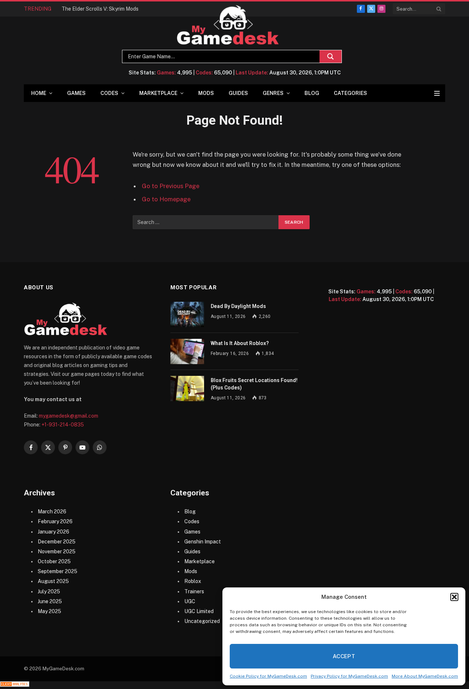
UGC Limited (199, 611)
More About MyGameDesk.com (425, 676)
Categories (350, 93)
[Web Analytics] (14, 685)
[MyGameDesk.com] (228, 25)
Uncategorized (202, 621)
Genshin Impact (202, 542)
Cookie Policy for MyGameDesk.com (268, 676)
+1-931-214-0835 (62, 425)
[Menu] (437, 93)
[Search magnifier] (330, 56)
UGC (189, 601)
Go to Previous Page (170, 186)
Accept (344, 656)
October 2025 (54, 561)
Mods (206, 93)
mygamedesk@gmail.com (68, 416)
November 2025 (56, 551)
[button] (454, 597)
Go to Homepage (166, 199)
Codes (109, 93)
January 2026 (53, 532)
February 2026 (55, 521)
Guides (238, 93)
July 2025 (49, 591)
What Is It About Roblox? (240, 343)
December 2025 (56, 542)
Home (38, 93)
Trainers (194, 591)
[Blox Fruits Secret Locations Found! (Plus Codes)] (187, 388)
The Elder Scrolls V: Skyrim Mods (100, 9)
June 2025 (50, 601)
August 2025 (53, 581)
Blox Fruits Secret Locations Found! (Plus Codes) (254, 384)
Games (76, 93)
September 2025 (57, 571)
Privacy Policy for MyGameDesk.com (349, 676)
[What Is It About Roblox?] (187, 351)
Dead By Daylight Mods (238, 306)
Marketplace (158, 93)
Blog (311, 93)
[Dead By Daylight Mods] (187, 314)
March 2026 (52, 511)
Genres (273, 93)
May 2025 (49, 611)
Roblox (192, 581)
